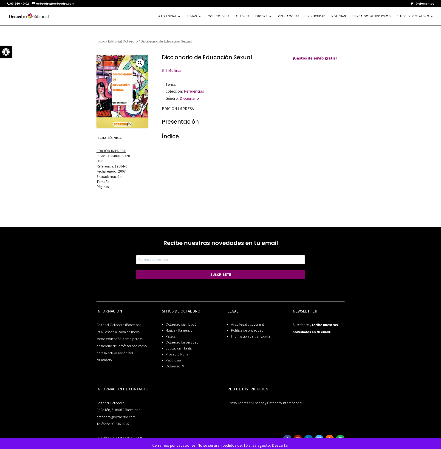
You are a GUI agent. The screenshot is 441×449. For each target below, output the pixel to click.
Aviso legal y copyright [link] (247, 324)
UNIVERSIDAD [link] (315, 16)
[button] (140, 63)
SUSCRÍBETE (220, 274)
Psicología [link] (173, 360)
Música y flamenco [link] (179, 330)
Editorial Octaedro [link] (123, 41)
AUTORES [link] (242, 16)
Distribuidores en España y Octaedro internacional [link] (264, 403)
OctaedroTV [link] (175, 366)
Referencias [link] (194, 91)
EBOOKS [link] (261, 16)
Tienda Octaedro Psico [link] (371, 16)
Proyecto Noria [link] (177, 354)
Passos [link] (170, 336)
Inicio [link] (100, 41)
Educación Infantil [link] (179, 348)
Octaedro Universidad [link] (182, 342)
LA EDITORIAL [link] (166, 16)
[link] (6, 52)
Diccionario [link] (189, 98)
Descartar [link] (280, 445)
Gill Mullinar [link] (172, 70)
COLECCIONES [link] (218, 16)
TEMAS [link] (192, 16)
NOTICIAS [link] (338, 16)
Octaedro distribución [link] (182, 324)
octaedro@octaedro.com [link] (116, 417)
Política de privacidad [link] (247, 330)
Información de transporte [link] (251, 336)
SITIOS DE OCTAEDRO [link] (413, 16)
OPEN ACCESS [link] (289, 16)
